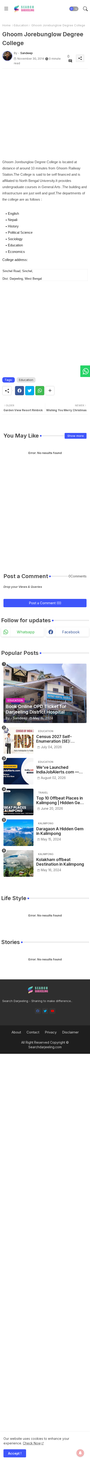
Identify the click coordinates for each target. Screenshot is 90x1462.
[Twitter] (29, 390)
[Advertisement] (45, 114)
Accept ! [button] (14, 1453)
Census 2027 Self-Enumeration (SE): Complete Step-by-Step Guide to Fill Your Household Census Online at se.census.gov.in (61, 739)
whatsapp (26, 632)
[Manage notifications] (80, 1453)
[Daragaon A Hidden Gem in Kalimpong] (18, 832)
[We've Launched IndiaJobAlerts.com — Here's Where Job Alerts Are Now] (18, 771)
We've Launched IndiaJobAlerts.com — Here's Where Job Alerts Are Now (60, 770)
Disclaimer (70, 1032)
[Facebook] (19, 390)
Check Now (32, 1443)
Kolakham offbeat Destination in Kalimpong (60, 862)
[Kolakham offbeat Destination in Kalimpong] (18, 863)
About (16, 1032)
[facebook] (38, 1011)
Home (6, 25)
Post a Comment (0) (45, 603)
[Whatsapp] (39, 390)
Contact (33, 1032)
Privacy (51, 1032)
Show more (75, 436)
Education (21, 25)
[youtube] (52, 1011)
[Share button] (49, 390)
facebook (71, 632)
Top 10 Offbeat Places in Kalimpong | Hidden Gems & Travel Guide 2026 (61, 800)
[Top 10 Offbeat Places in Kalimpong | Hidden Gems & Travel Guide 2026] (18, 802)
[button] (73, 8)
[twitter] (45, 1011)
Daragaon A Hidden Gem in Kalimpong (60, 831)
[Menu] (6, 8)
